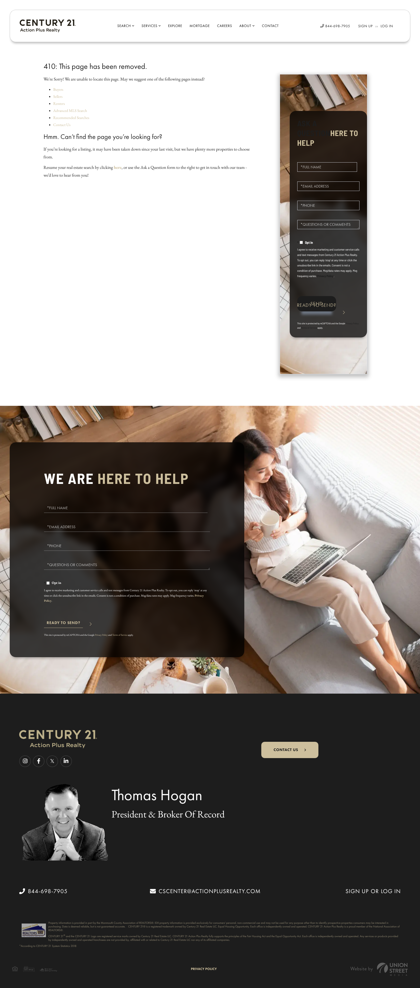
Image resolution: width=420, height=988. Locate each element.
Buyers (58, 89)
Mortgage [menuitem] (200, 26)
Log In (387, 26)
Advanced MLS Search (70, 110)
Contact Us (61, 124)
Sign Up (365, 26)
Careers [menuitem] (224, 26)
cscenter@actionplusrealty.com (210, 891)
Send (316, 304)
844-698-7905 (337, 26)
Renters (59, 103)
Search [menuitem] (124, 26)
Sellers (57, 96)
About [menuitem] (245, 26)
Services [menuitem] (149, 26)
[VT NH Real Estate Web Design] (379, 969)
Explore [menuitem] (175, 26)
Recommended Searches (71, 117)
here (118, 167)
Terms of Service (309, 327)
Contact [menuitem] (270, 26)
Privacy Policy (325, 276)
